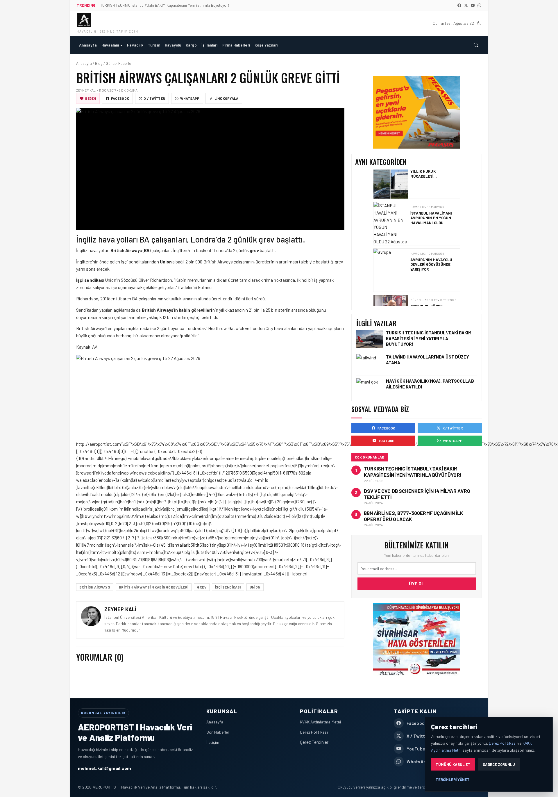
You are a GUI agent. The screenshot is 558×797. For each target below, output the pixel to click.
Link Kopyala (226, 98)
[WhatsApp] (479, 5)
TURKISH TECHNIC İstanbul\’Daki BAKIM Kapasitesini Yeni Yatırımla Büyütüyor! (429, 338)
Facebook (120, 98)
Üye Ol (416, 583)
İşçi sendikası (228, 587)
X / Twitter (154, 98)
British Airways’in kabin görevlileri (153, 587)
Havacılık (135, 44)
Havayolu (173, 44)
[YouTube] (473, 5)
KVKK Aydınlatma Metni (320, 721)
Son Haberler (218, 732)
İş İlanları (209, 44)
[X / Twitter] (466, 5)
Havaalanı (110, 44)
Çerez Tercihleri (315, 742)
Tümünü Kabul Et (453, 764)
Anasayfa (88, 44)
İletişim (212, 742)
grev (201, 587)
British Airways (94, 587)
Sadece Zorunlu (499, 764)
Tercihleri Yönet (453, 779)
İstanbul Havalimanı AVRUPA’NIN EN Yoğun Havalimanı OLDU (431, 186)
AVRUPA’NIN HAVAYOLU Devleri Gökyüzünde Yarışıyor (431, 232)
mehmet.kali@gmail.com (104, 768)
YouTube (386, 440)
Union (255, 587)
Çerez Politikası (314, 732)
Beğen (90, 98)
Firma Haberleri (236, 44)
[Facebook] (459, 5)
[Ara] (476, 45)
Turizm (154, 44)
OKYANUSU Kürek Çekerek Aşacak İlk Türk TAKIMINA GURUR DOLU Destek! (431, 281)
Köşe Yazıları (266, 44)
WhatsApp (190, 98)
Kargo (191, 44)
